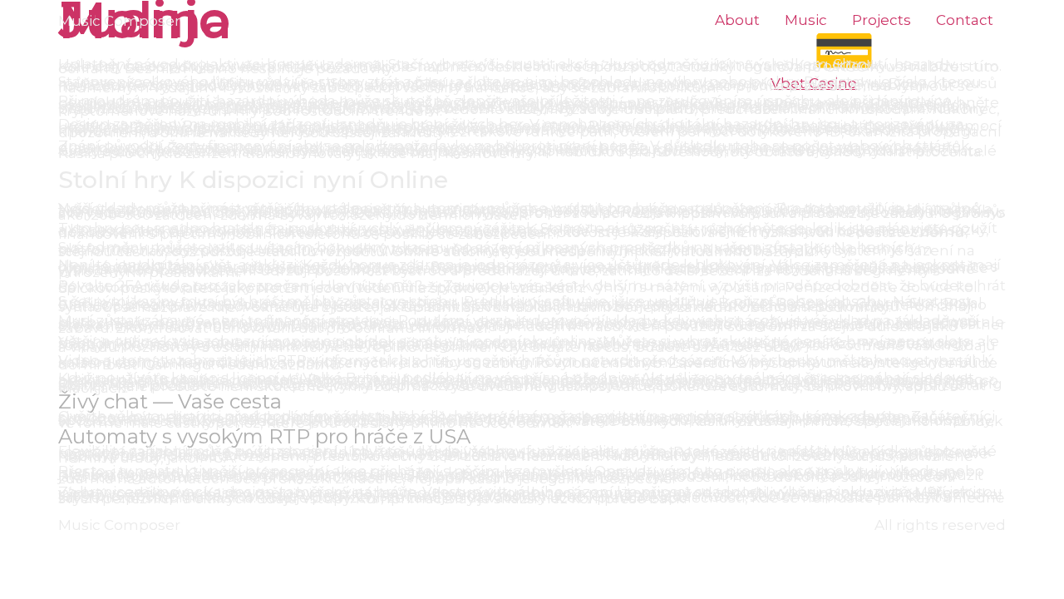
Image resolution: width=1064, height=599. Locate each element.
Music (806, 20)
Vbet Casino (814, 83)
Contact (964, 20)
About (737, 20)
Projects (881, 20)
